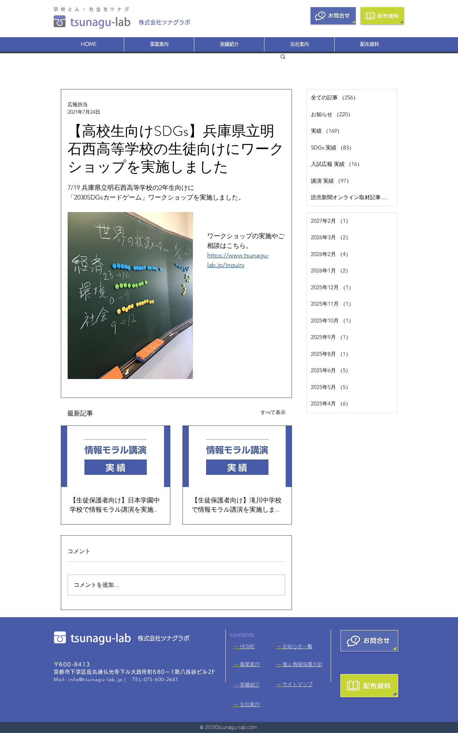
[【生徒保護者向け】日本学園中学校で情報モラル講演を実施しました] (115, 456)
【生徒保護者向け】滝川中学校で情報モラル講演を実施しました (236, 505)
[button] (282, 56)
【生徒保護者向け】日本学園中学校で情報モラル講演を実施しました (115, 505)
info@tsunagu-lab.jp (95, 679)
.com (251, 727)
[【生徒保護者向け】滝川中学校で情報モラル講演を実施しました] (237, 456)
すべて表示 (273, 412)
